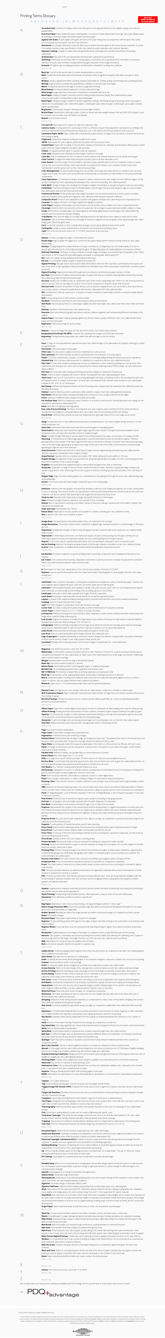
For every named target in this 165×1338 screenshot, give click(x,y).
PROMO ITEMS (117, 6)
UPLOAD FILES (142, 6)
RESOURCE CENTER (85, 6)
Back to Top (46, 68)
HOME (65, 6)
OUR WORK (99, 6)
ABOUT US (73, 6)
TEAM (108, 6)
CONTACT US (129, 6)
